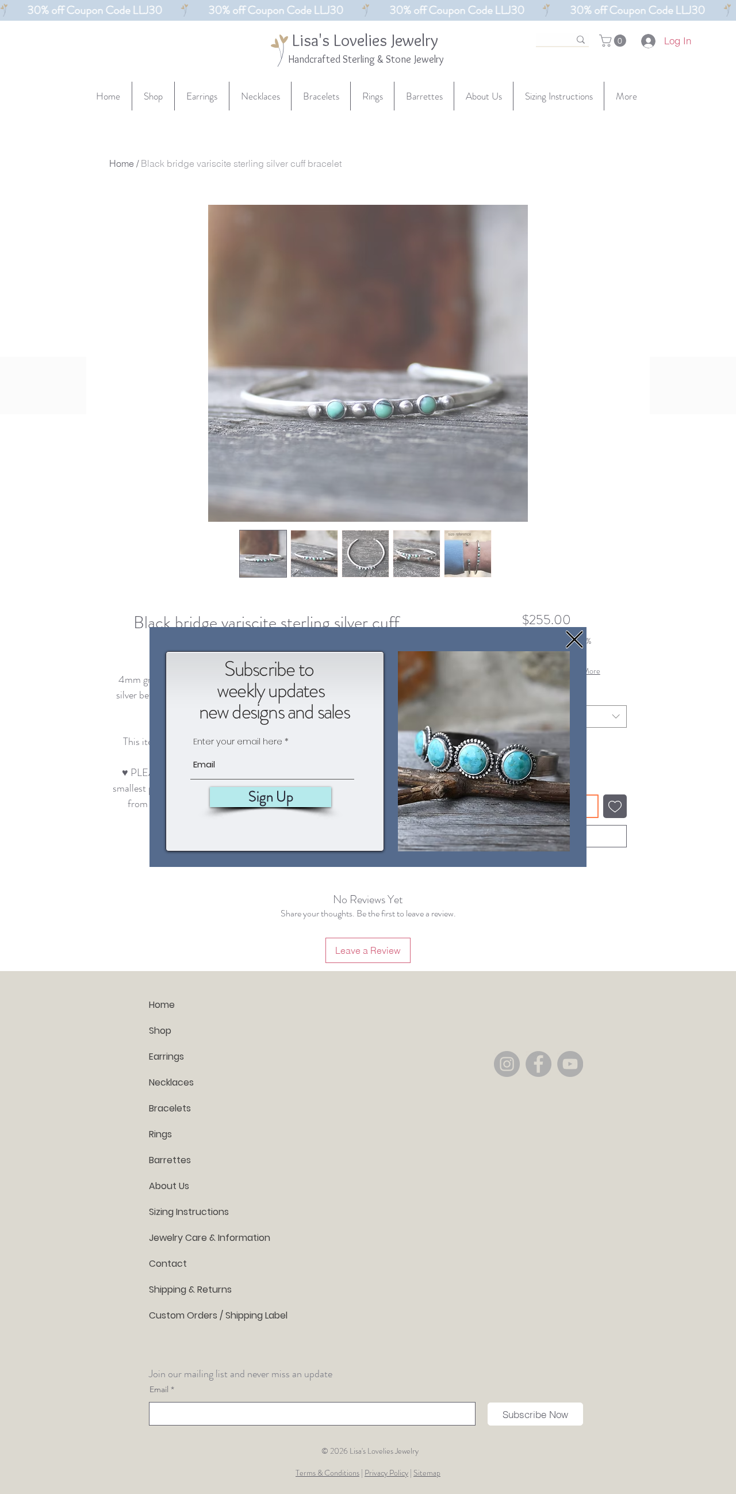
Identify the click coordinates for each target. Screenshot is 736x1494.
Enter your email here (237, 741)
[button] (574, 639)
